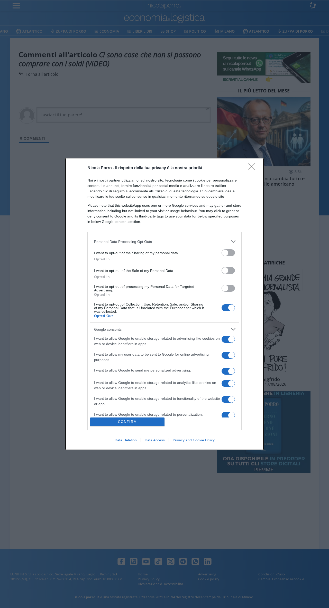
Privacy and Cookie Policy (194, 440)
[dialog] (164, 304)
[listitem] (164, 241)
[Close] (253, 168)
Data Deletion (126, 440)
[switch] (228, 252)
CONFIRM (127, 422)
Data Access (155, 440)
